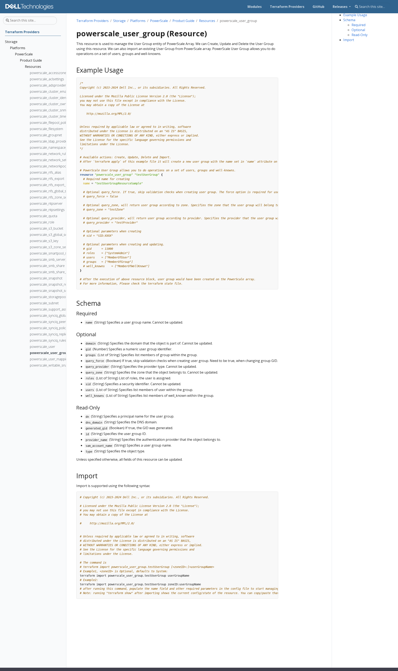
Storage (119, 20)
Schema (349, 20)
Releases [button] (340, 6)
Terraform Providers (92, 20)
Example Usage (355, 15)
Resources (207, 20)
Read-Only (360, 35)
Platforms (138, 20)
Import (348, 40)
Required (358, 25)
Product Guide (183, 20)
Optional (358, 30)
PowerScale (159, 20)
